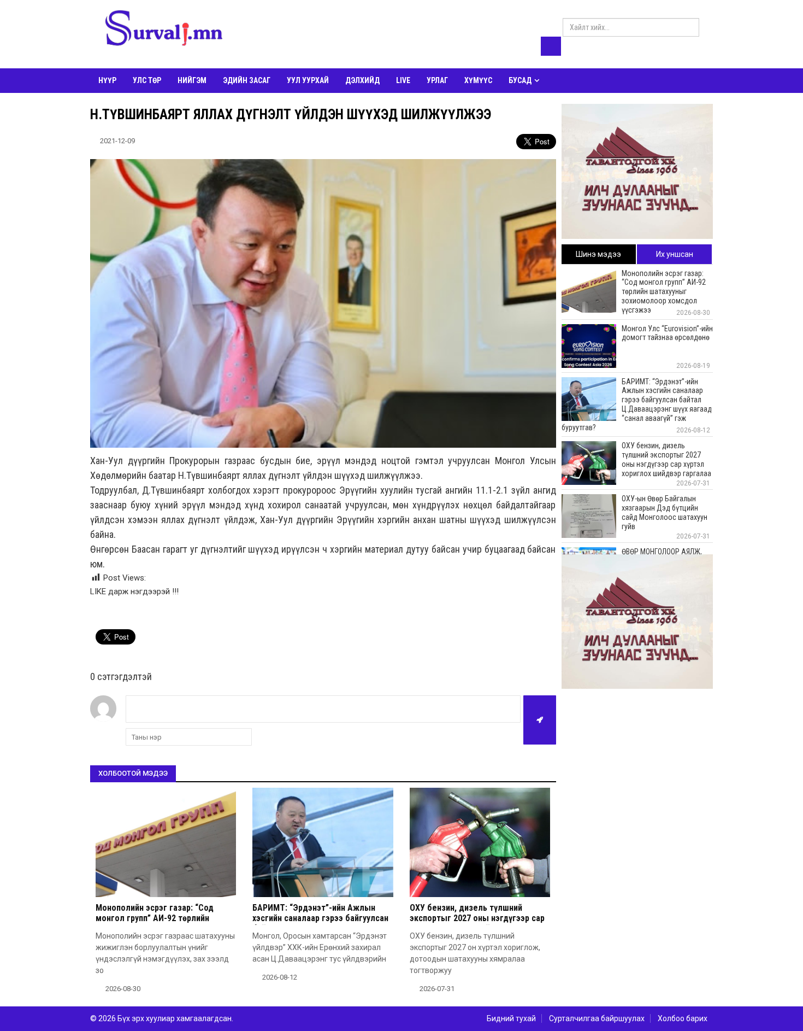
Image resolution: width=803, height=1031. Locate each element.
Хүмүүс (478, 80)
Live (403, 80)
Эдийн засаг (246, 80)
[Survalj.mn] (164, 30)
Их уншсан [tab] (674, 254)
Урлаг (437, 80)
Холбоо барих (682, 1018)
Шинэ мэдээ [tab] (598, 254)
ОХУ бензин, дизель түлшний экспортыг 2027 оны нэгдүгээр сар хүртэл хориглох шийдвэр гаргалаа (477, 918)
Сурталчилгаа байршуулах (597, 1018)
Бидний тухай (511, 1018)
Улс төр (147, 80)
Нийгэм (192, 80)
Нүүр (107, 80)
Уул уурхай (308, 80)
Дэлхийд (362, 80)
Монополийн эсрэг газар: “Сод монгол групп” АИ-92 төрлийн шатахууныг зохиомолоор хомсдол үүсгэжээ (164, 924)
